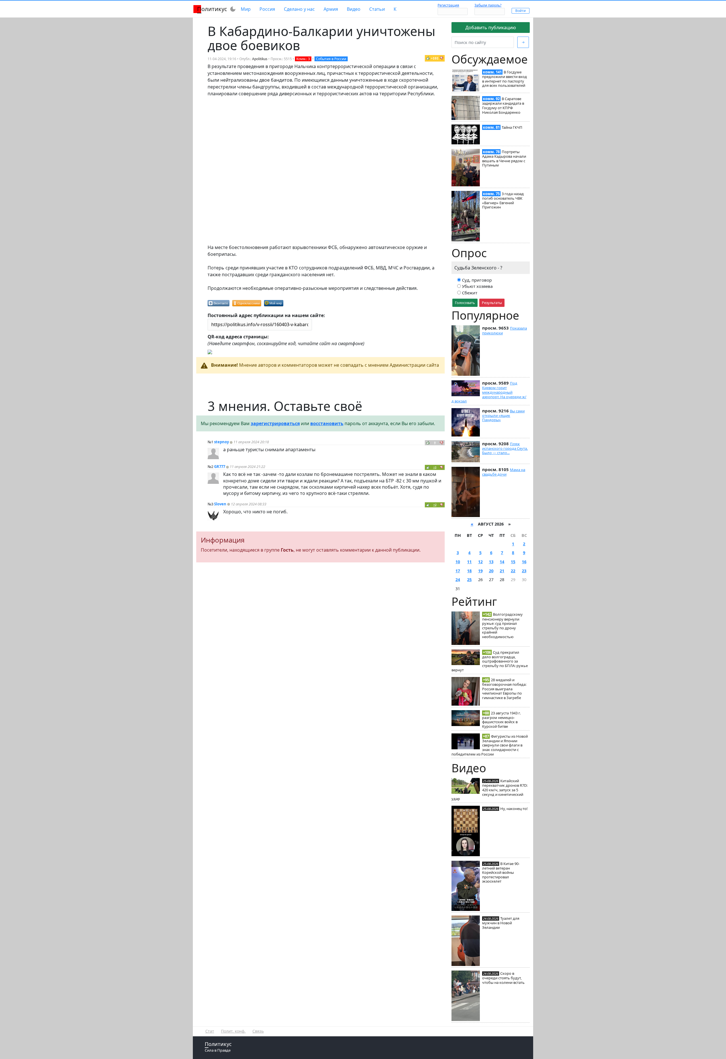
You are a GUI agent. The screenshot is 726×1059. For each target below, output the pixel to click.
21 (502, 570)
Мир (246, 9)
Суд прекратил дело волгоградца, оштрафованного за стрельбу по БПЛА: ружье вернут (489, 661)
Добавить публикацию (490, 27)
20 (491, 570)
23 (524, 570)
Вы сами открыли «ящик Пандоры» (503, 415)
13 (491, 561)
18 (469, 570)
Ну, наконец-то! (514, 808)
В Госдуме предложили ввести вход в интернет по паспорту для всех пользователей (504, 78)
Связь (258, 1031)
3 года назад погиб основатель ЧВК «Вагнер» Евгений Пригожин (503, 200)
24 (457, 579)
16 (524, 561)
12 (480, 561)
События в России (331, 58)
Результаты (492, 302)
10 (457, 561)
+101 (435, 58)
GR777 (219, 466)
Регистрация (448, 5)
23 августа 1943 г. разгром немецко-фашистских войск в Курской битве (501, 719)
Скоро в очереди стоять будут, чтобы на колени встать (503, 978)
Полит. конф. (233, 1031)
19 (480, 570)
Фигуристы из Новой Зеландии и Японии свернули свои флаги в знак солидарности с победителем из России (489, 745)
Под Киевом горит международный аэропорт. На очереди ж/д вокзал (488, 392)
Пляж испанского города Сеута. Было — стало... (505, 448)
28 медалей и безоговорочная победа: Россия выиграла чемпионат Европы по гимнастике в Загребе (504, 688)
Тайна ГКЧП (512, 127)
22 (513, 570)
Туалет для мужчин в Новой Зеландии (500, 923)
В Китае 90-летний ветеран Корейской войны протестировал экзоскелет (501, 872)
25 (469, 579)
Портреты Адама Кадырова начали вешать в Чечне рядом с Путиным (504, 158)
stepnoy (221, 441)
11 (469, 561)
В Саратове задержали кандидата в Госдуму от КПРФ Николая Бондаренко (503, 105)
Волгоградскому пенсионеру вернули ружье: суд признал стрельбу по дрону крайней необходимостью (502, 625)
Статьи (377, 9)
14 (502, 561)
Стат (209, 1031)
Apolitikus (259, 58)
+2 (434, 504)
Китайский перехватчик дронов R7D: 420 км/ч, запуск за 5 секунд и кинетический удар (489, 789)
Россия (267, 9)
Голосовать (465, 302)
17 (457, 570)
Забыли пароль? (487, 5)
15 (513, 561)
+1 (434, 467)
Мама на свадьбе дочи (503, 472)
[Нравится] (428, 58)
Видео (353, 9)
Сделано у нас (299, 9)
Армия (331, 9)
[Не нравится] (441, 58)
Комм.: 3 (303, 58)
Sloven (220, 504)
